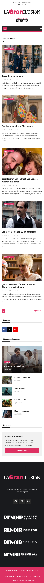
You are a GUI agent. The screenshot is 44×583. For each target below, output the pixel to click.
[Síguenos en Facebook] (19, 5)
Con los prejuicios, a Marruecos (17, 126)
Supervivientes (19, 388)
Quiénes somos (10, 576)
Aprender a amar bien (12, 76)
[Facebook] (4, 330)
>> (13, 311)
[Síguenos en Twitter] (22, 5)
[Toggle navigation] (5, 28)
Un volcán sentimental (22, 377)
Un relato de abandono (14, 366)
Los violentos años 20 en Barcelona (19, 232)
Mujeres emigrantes (21, 411)
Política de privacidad (24, 576)
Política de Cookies (18, 580)
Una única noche (20, 400)
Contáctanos (29, 580)
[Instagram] (15, 330)
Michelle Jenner (8, 48)
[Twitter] (9, 330)
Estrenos (7, 362)
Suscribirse (22, 451)
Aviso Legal (36, 576)
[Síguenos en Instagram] (25, 5)
